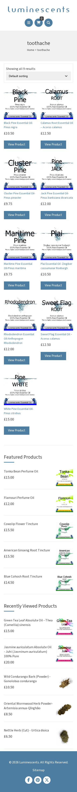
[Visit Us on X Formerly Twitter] (47, 780)
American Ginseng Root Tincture (27, 550)
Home (30, 50)
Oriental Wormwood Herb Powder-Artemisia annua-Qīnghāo (28, 705)
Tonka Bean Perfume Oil (21, 471)
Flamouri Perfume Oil (19, 498)
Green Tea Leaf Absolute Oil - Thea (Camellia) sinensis (28, 622)
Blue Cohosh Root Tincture (23, 576)
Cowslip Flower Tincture (21, 524)
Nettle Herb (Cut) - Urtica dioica (26, 730)
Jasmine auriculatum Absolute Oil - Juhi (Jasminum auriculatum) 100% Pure (28, 651)
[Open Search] (48, 23)
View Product (16, 144)
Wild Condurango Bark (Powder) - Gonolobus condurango (27, 678)
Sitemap (39, 770)
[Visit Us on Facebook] (28, 780)
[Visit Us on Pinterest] (37, 780)
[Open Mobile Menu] (29, 23)
